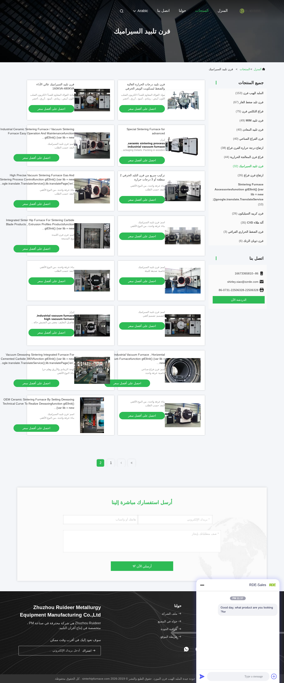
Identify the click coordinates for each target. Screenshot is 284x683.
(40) (249, 129)
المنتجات (202, 11)
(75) (249, 111)
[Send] (202, 676)
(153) (249, 93)
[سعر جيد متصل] (183, 236)
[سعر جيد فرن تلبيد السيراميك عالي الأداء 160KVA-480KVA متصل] (92, 100)
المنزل (223, 11)
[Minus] (202, 585)
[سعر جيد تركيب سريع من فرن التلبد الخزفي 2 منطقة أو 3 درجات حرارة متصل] (183, 191)
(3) (243, 231)
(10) (238, 194)
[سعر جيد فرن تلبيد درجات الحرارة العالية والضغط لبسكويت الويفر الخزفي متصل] (183, 100)
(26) (250, 175)
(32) (248, 166)
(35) (252, 222)
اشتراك (87, 650)
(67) (248, 102)
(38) (242, 147)
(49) (251, 120)
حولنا (182, 11)
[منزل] (250, 10)
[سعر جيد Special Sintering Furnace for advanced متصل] (183, 145)
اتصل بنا (163, 11)
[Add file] (274, 676)
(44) (243, 157)
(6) (251, 240)
